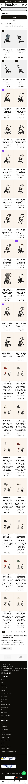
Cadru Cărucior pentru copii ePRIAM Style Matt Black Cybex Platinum (20, 142)
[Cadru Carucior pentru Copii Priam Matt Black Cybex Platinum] (20, 278)
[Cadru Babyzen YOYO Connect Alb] (20, 39)
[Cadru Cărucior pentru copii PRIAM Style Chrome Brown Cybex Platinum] (20, 311)
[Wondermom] (7, 657)
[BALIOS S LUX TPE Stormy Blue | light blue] (7, 39)
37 (16, 632)
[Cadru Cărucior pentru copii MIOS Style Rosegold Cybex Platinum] (7, 249)
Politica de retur (5, 737)
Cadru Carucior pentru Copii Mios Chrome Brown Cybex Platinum (20, 172)
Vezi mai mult (7, 648)
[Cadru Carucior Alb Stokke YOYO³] (7, 69)
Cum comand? (5, 729)
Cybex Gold (7, 54)
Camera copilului (5, 715)
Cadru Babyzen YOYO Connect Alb (21, 50)
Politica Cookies (5, 748)
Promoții (3, 710)
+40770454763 (6, 664)
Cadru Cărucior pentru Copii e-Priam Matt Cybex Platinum (20, 110)
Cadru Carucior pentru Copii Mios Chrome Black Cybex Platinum (7, 172)
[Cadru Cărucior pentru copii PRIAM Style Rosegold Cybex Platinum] (20, 341)
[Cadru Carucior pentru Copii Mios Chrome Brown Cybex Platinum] (20, 159)
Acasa (2, 679)
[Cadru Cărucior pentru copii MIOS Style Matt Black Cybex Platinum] (20, 219)
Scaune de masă (5, 704)
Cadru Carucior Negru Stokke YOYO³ (20, 80)
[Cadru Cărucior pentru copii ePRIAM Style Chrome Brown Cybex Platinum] (7, 129)
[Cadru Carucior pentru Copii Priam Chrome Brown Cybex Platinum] (20, 249)
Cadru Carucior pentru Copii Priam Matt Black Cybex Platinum (21, 291)
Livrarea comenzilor (6, 734)
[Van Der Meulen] (20, 657)
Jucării (2, 702)
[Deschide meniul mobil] (1, 4)
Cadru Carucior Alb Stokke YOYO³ (7, 80)
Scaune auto (4, 707)
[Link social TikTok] (10, 673)
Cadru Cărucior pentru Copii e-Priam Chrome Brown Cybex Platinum (7, 111)
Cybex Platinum (7, 115)
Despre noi (4, 685)
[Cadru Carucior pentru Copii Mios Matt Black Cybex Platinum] (7, 189)
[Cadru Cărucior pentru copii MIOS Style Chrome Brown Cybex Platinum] (7, 219)
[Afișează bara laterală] (14, 17)
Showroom (4, 690)
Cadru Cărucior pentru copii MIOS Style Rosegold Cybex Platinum (7, 261)
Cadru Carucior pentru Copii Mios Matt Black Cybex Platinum (7, 202)
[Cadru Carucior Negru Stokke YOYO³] (20, 69)
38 (19, 632)
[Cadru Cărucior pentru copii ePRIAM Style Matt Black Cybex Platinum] (20, 129)
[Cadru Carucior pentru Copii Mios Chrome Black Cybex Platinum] (7, 159)
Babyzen (21, 52)
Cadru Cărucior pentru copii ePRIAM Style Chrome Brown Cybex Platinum (7, 142)
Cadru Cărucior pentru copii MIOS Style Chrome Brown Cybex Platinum (7, 231)
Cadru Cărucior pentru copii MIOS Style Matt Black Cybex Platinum (20, 231)
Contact (3, 724)
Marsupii (3, 718)
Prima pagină (4, 24)
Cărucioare (4, 699)
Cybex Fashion (5, 687)
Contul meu (4, 726)
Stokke (7, 82)
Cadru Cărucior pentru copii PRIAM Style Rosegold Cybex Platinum (21, 354)
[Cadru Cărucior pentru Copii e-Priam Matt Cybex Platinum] (20, 98)
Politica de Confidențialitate (8, 751)
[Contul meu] (19, 4)
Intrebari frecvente (6, 693)
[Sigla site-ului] (11, 5)
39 (22, 632)
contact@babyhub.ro (8, 666)
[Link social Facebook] (2, 673)
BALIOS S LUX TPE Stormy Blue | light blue (7, 51)
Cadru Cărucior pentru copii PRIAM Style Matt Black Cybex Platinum (7, 354)
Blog (2, 682)
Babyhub (9, 773)
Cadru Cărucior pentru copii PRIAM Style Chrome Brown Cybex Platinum (20, 324)
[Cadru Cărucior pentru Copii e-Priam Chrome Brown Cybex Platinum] (7, 98)
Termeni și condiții (5, 746)
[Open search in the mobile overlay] (14, 9)
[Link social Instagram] (5, 673)
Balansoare (4, 712)
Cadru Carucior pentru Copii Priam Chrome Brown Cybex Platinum (21, 261)
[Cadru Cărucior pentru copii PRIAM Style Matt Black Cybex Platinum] (7, 341)
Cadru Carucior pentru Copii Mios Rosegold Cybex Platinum (20, 202)
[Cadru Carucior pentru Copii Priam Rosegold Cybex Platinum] (7, 311)
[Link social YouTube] (7, 673)
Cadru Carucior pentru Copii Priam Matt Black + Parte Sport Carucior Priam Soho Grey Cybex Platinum (7, 293)
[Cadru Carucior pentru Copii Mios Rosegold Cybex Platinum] (20, 189)
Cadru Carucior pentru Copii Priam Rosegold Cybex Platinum (7, 324)
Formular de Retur (5, 740)
